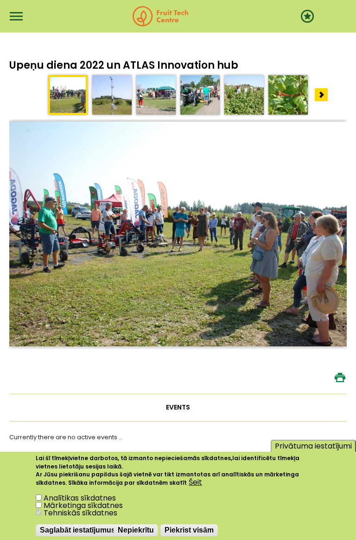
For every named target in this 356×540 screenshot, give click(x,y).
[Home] (160, 16)
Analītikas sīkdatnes (80, 498)
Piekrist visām (189, 530)
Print (340, 377)
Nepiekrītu (136, 530)
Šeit (195, 482)
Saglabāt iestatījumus (77, 530)
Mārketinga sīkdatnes (83, 505)
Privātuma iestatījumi (313, 446)
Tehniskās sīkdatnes (80, 512)
